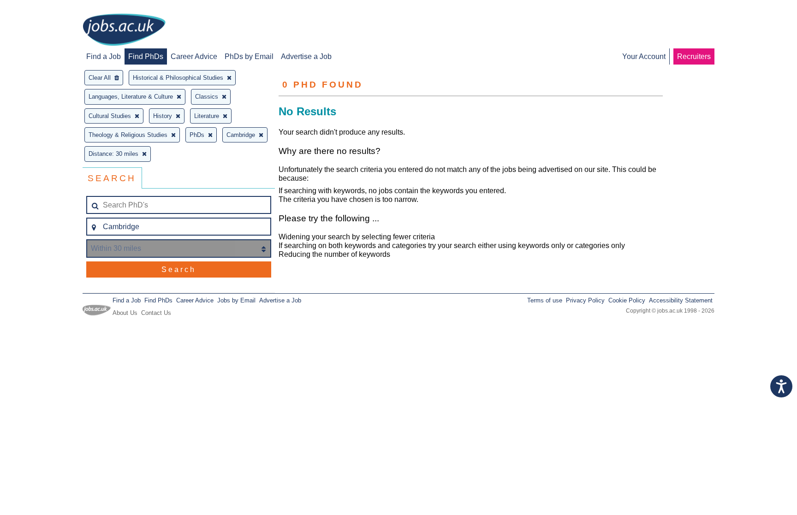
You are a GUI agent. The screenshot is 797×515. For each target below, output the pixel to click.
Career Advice (194, 56)
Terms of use (544, 300)
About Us (125, 312)
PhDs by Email (249, 56)
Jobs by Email (236, 300)
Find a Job (103, 56)
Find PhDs (145, 56)
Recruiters (694, 56)
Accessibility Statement (681, 300)
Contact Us (156, 312)
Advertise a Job (306, 56)
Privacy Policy (585, 300)
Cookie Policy (626, 300)
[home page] (124, 30)
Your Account (644, 56)
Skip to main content (37, 8)
